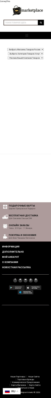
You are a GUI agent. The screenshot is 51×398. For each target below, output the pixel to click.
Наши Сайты (34, 377)
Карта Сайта (35, 385)
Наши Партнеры (18, 377)
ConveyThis (5, 1)
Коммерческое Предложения (26, 382)
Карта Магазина (18, 385)
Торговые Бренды (25, 379)
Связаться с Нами (26, 388)
